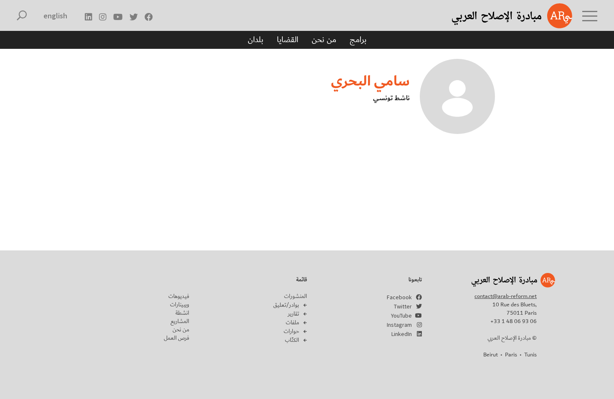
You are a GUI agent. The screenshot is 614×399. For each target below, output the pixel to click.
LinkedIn (401, 334)
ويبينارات (179, 304)
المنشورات (295, 296)
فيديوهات (178, 296)
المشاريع (179, 321)
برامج (358, 39)
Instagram (399, 324)
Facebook (399, 297)
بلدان (256, 39)
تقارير (293, 313)
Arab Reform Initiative (501, 15)
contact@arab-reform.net (505, 296)
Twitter (403, 306)
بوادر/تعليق (286, 305)
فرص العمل (176, 338)
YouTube (401, 315)
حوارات (291, 331)
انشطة (182, 313)
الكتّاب (292, 340)
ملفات (292, 322)
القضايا (287, 39)
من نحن (324, 39)
